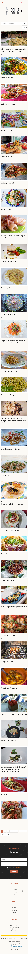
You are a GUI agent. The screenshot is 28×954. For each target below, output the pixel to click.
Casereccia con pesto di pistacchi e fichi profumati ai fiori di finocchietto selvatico (14, 420)
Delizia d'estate (6, 795)
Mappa (14, 894)
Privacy (11, 949)
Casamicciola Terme (15, 941)
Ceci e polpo (5, 475)
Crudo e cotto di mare (8, 740)
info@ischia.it (14, 930)
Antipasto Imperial (7, 183)
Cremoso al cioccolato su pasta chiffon (14, 714)
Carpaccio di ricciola (8, 314)
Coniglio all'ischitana (8, 635)
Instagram (14, 910)
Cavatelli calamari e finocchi (10, 449)
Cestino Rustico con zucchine (11, 554)
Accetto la (14, 867)
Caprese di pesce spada (9, 261)
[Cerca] (19, 23)
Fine (8, 834)
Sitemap (16, 949)
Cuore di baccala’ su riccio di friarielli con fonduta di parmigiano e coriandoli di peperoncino (13, 769)
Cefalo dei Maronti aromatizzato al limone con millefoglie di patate (13, 503)
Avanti (3, 834)
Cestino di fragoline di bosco (10, 530)
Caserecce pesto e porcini (9, 395)
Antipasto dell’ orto (7, 77)
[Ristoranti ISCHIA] (14, 11)
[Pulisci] (24, 23)
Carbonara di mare (7, 288)
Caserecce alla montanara (10, 371)
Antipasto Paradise (7, 209)
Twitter (14, 909)
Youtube (14, 912)
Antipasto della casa (8, 104)
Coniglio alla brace (7, 661)
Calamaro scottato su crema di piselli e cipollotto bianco (13, 236)
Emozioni (4, 821)
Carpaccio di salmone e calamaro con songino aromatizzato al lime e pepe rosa (13, 342)
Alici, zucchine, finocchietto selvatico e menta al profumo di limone (13, 50)
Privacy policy (17, 867)
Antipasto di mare (7, 130)
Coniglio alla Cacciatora (9, 688)
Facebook (14, 907)
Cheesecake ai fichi (7, 580)
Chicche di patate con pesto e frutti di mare (14, 607)
